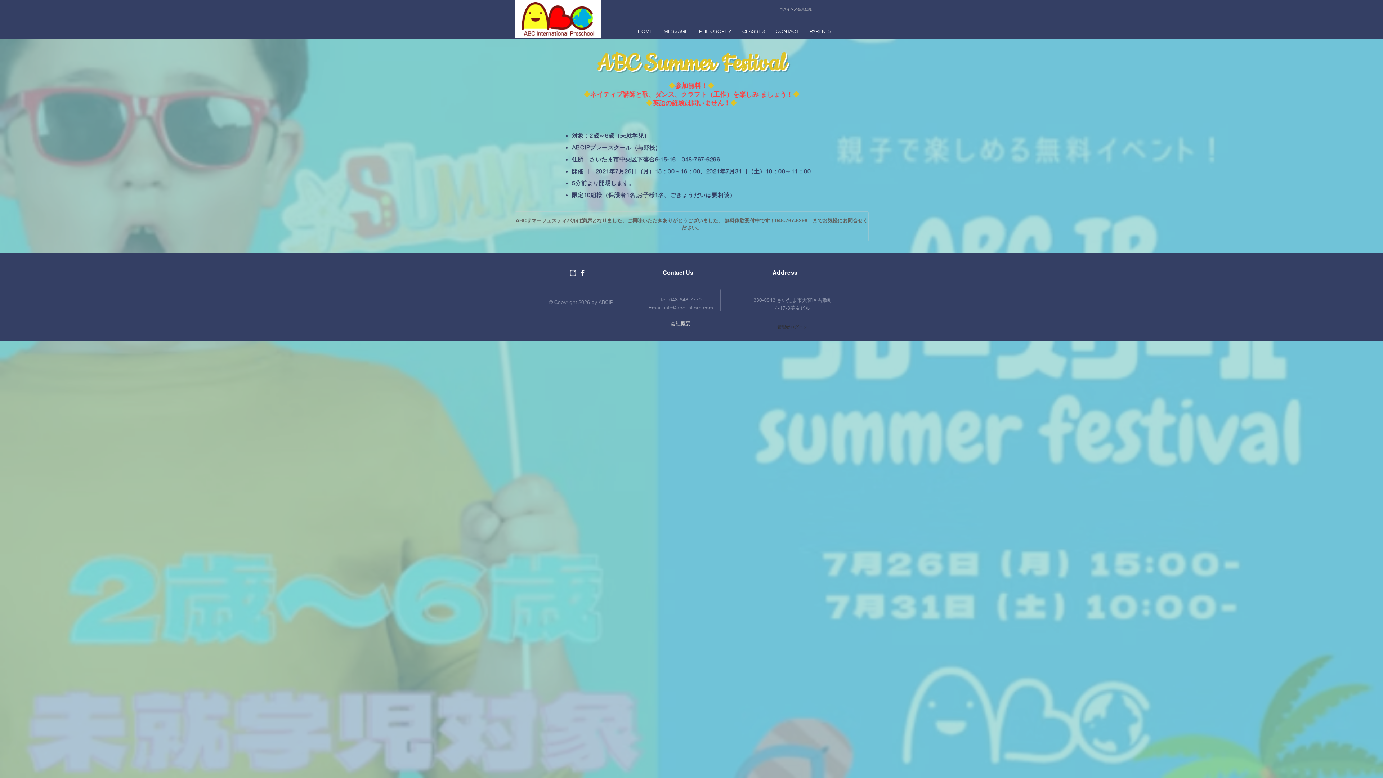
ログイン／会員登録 (795, 9)
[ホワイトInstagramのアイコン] (573, 273)
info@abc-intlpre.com (688, 307)
